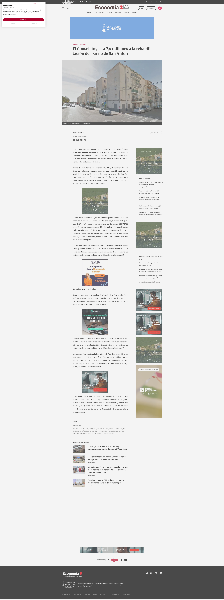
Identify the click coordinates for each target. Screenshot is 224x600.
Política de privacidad (38, 4)
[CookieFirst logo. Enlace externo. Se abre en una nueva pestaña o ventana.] (8, 5)
